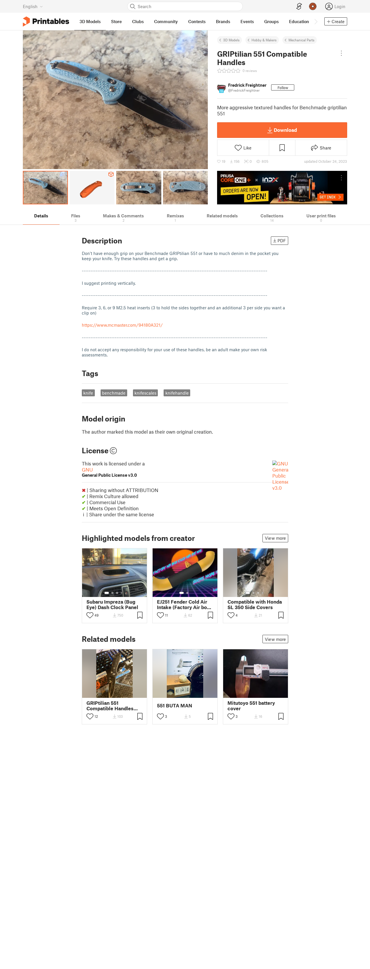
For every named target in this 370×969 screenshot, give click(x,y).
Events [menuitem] (247, 21)
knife (88, 392)
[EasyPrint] (299, 6)
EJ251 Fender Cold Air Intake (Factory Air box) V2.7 (184, 604)
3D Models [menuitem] (90, 21)
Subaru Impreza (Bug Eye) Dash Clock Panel (112, 604)
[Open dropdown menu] (341, 53)
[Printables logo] (46, 21)
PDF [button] (282, 240)
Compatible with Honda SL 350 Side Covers (254, 604)
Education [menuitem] (299, 21)
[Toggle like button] (89, 615)
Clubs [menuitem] (138, 21)
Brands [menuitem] (223, 21)
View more (275, 538)
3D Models (231, 40)
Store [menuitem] (116, 21)
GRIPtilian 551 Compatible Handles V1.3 (110, 705)
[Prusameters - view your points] (313, 6)
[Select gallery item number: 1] (106, 593)
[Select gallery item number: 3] (117, 593)
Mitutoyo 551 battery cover (251, 705)
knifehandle (177, 392)
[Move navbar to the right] (315, 21)
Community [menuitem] (166, 21)
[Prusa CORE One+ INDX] (282, 187)
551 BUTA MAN (174, 705)
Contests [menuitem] (197, 21)
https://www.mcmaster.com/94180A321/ (122, 325)
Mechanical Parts (301, 40)
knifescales (145, 392)
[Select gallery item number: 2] (112, 593)
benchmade (113, 392)
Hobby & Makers (264, 40)
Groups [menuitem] (271, 21)
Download (285, 130)
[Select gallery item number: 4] (122, 593)
